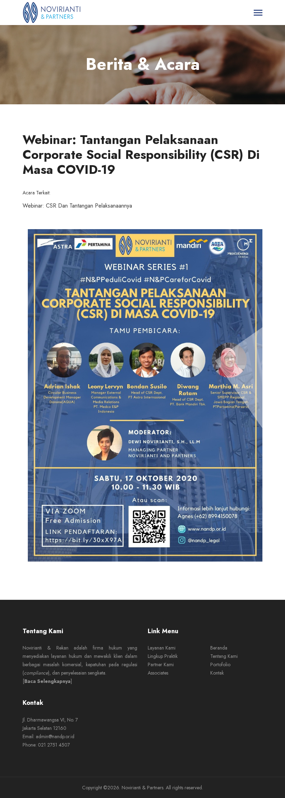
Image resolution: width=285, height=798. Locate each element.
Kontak (217, 672)
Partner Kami (161, 664)
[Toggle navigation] (258, 13)
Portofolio (220, 664)
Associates (158, 672)
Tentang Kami (224, 656)
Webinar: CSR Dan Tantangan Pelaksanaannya (77, 206)
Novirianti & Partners (142, 787)
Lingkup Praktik (163, 656)
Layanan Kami (162, 647)
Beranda (218, 647)
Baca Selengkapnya (47, 681)
